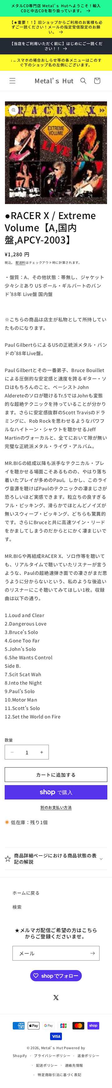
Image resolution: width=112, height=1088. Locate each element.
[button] (12, 81)
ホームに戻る (26, 893)
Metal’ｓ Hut (52, 1047)
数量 (9, 740)
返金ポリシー (88, 1055)
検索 (16, 907)
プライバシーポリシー (52, 1055)
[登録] (92, 953)
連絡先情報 (74, 1065)
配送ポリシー (47, 1065)
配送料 (21, 262)
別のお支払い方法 (56, 807)
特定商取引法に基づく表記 (59, 1074)
